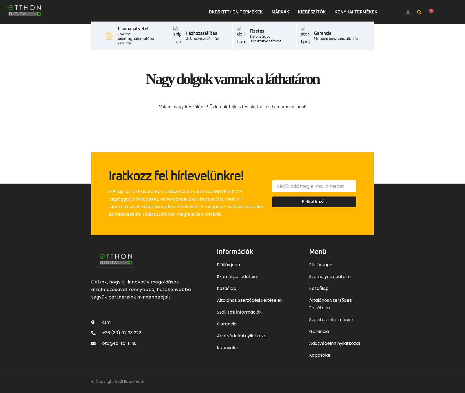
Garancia (227, 324)
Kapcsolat (227, 348)
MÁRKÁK (280, 12)
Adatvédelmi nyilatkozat (242, 336)
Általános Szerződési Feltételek (250, 300)
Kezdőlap (226, 288)
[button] (419, 12)
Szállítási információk (239, 312)
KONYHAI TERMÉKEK (356, 12)
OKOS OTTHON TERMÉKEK (236, 12)
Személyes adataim (237, 276)
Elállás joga (228, 265)
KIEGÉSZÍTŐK (312, 12)
